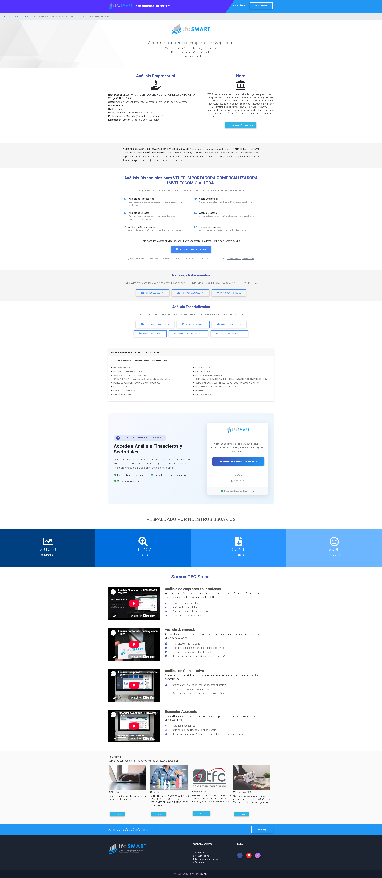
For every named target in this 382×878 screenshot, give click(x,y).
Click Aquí (262, 829)
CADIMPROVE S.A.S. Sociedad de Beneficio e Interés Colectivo (141, 379)
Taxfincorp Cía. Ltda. (198, 873)
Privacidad (199, 862)
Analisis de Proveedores (157, 324)
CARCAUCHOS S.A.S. (204, 367)
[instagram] (258, 855)
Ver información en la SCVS (241, 125)
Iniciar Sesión (239, 5)
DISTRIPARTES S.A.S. (122, 367)
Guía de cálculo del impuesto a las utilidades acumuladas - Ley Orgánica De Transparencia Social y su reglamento (252, 799)
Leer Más (117, 814)
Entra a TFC (202, 814)
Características (145, 5)
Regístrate (261, 5)
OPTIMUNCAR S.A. (203, 371)
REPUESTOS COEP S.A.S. (124, 390)
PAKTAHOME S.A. (203, 394)
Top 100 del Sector (154, 293)
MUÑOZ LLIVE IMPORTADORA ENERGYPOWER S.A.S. (136, 382)
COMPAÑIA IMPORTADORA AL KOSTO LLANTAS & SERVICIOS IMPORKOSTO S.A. (231, 379)
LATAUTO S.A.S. (120, 386)
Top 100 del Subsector (192, 293)
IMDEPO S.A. (201, 390)
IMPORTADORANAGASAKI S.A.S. (209, 375)
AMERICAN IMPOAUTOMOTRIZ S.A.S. (130, 375)
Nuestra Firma (201, 852)
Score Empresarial (194, 324)
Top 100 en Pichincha (230, 293)
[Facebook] (240, 855)
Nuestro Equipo (202, 856)
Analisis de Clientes (231, 324)
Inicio (5, 16)
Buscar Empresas (21, 16)
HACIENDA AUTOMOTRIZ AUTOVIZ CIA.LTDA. (216, 386)
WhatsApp (239, 480)
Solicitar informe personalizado (240, 258)
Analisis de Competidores (190, 333)
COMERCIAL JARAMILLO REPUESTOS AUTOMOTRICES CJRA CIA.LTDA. (227, 382)
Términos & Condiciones (206, 859)
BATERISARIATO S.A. (122, 394)
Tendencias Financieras (231, 333)
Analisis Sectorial (152, 333)
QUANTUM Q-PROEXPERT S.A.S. (128, 371)
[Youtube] (249, 855)
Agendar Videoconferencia (193, 249)
